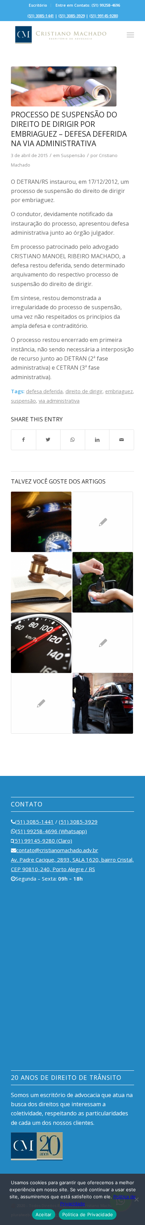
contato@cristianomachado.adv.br (57, 850)
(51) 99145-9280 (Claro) (42, 840)
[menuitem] (38, 5)
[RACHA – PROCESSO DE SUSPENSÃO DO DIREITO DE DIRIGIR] (102, 642)
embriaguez (119, 391)
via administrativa (59, 400)
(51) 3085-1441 (40, 15)
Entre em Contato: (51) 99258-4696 (88, 5)
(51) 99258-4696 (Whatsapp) (51, 831)
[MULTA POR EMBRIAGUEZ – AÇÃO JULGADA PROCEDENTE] (41, 522)
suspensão (23, 400)
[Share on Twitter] (48, 439)
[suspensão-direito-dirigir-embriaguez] (63, 86)
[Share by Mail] (121, 439)
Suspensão (73, 155)
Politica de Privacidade (87, 1214)
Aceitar (44, 1214)
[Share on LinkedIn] (97, 439)
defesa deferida (44, 391)
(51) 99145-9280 (103, 15)
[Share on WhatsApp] (73, 439)
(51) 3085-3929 (71, 15)
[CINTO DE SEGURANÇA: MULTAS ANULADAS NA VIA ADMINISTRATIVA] (41, 703)
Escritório (38, 5)
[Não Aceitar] (136, 1199)
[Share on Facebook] (23, 439)
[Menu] (130, 34)
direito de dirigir (83, 391)
